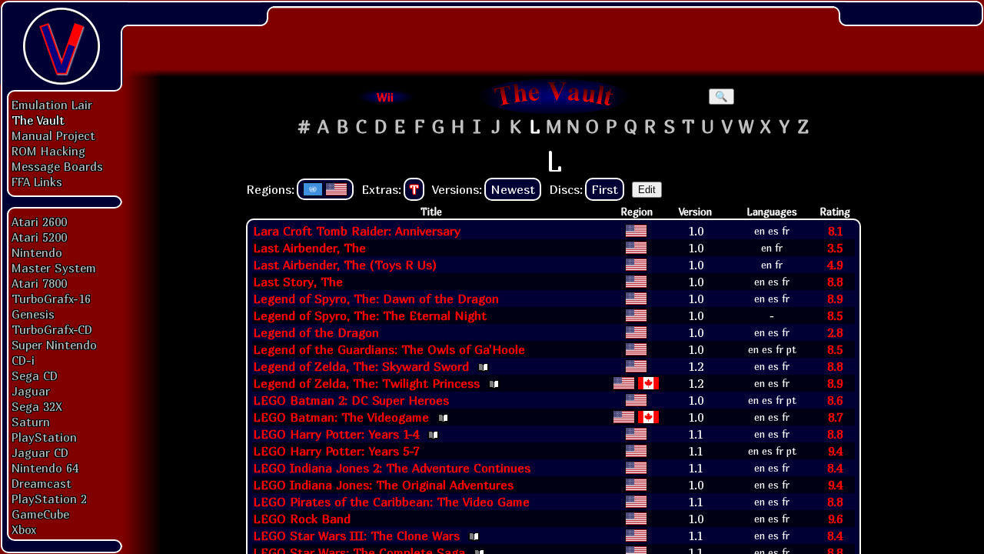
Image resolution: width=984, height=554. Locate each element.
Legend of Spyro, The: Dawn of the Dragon (376, 298)
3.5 (835, 247)
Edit (647, 189)
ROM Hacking (48, 151)
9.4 (835, 451)
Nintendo (37, 252)
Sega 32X (37, 406)
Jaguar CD (40, 452)
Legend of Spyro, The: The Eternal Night (370, 315)
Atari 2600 (39, 222)
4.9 (835, 264)
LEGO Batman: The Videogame (341, 417)
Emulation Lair (52, 105)
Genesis (33, 314)
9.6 (835, 518)
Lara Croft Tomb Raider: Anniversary (356, 231)
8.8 (835, 281)
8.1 (835, 231)
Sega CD (35, 375)
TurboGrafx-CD (52, 329)
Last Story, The (298, 281)
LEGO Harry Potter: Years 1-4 (336, 434)
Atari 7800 (39, 283)
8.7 (835, 417)
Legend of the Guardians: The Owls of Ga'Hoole (389, 349)
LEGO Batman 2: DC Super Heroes (351, 400)
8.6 (835, 400)
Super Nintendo (54, 345)
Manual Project (53, 135)
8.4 (835, 468)
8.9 (835, 298)
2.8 (835, 332)
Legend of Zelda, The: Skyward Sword (361, 366)
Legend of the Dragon (316, 332)
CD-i (23, 360)
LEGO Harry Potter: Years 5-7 (336, 451)
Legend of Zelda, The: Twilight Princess (366, 383)
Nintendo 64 (45, 468)
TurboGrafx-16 (51, 298)
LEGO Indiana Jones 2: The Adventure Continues (391, 468)
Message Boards (57, 166)
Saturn (31, 422)
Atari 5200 (39, 237)
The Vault (38, 120)
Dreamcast (41, 483)
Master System (54, 268)
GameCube (40, 514)
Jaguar (31, 391)
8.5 (835, 315)
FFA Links (37, 182)
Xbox (24, 529)
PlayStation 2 (49, 499)
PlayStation (44, 437)
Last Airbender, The (309, 247)
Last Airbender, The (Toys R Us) (345, 264)
